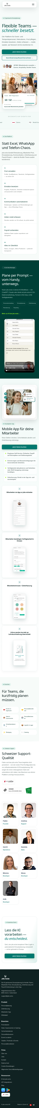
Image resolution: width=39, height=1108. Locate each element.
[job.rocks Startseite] (7, 4)
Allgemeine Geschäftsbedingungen (12, 1069)
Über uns (4, 1053)
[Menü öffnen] (33, 4)
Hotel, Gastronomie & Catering (10, 1028)
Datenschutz (5, 1063)
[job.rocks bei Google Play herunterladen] (8, 1090)
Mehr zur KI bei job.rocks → (11, 313)
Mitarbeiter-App (6, 1012)
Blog (2, 1085)
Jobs (2, 1056)
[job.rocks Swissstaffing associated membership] (5, 1095)
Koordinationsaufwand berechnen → (19, 58)
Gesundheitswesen (7, 1034)
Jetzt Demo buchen (20, 52)
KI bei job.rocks (6, 1079)
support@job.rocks (7, 996)
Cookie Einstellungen (7, 1066)
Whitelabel (4, 1015)
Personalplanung (6, 1005)
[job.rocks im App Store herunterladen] (3, 1090)
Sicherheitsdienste (7, 1031)
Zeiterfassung (5, 1009)
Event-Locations (6, 1037)
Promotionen (5, 1025)
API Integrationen (6, 1082)
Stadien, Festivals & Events (9, 1040)
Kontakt (3, 1060)
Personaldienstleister (7, 1044)
